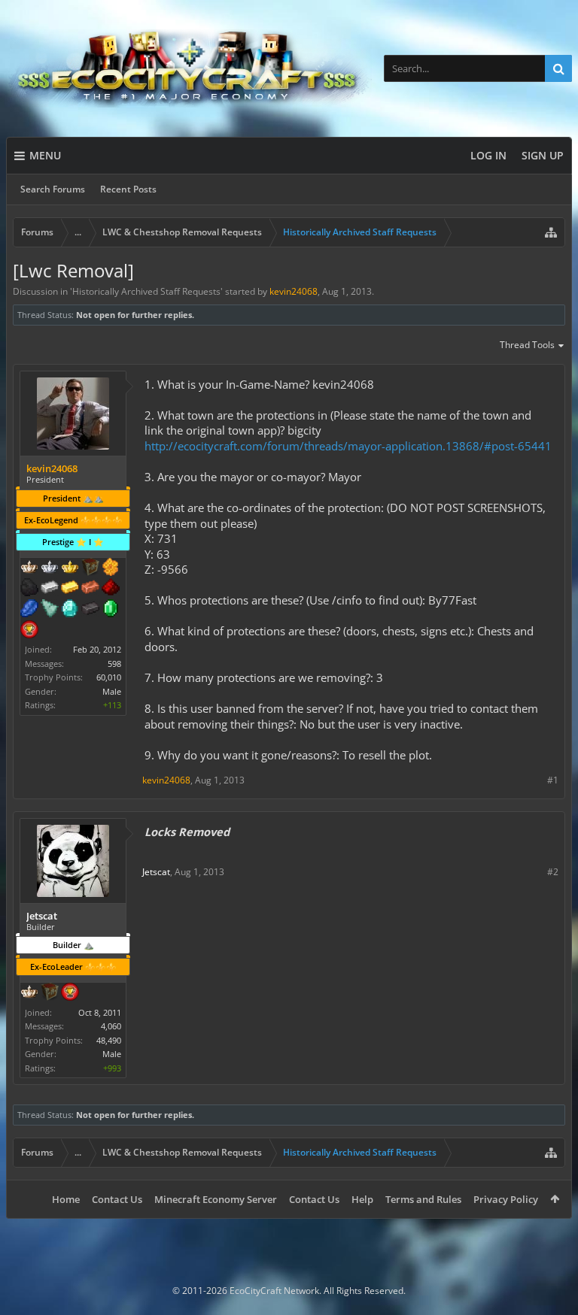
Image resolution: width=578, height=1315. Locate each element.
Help (362, 1199)
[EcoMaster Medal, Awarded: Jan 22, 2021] (50, 568)
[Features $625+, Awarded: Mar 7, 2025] (111, 609)
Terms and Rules (423, 1199)
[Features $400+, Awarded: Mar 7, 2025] (70, 609)
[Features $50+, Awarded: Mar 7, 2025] (29, 588)
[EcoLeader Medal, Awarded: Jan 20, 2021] (29, 568)
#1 (552, 780)
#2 (552, 871)
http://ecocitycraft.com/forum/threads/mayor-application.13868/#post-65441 (348, 445)
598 (114, 663)
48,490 (108, 1040)
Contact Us (117, 1199)
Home (66, 1199)
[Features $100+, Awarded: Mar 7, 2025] (70, 588)
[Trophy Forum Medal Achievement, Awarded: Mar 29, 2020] (70, 993)
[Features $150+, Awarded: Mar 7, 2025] (90, 588)
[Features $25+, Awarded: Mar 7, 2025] (111, 568)
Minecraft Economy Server (215, 1199)
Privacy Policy (505, 1199)
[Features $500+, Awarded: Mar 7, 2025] (90, 609)
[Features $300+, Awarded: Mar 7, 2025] (50, 609)
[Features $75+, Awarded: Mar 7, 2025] (50, 588)
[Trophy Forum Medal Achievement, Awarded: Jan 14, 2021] (29, 630)
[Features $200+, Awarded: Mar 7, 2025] (111, 588)
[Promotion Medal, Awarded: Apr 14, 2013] (50, 993)
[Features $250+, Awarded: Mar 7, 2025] (29, 609)
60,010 (108, 677)
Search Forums (52, 189)
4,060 (111, 1026)
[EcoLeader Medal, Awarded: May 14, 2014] (29, 993)
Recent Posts (128, 189)
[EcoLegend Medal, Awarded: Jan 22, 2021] (70, 568)
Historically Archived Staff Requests (146, 291)
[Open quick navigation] (550, 232)
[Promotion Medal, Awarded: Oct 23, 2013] (90, 568)
